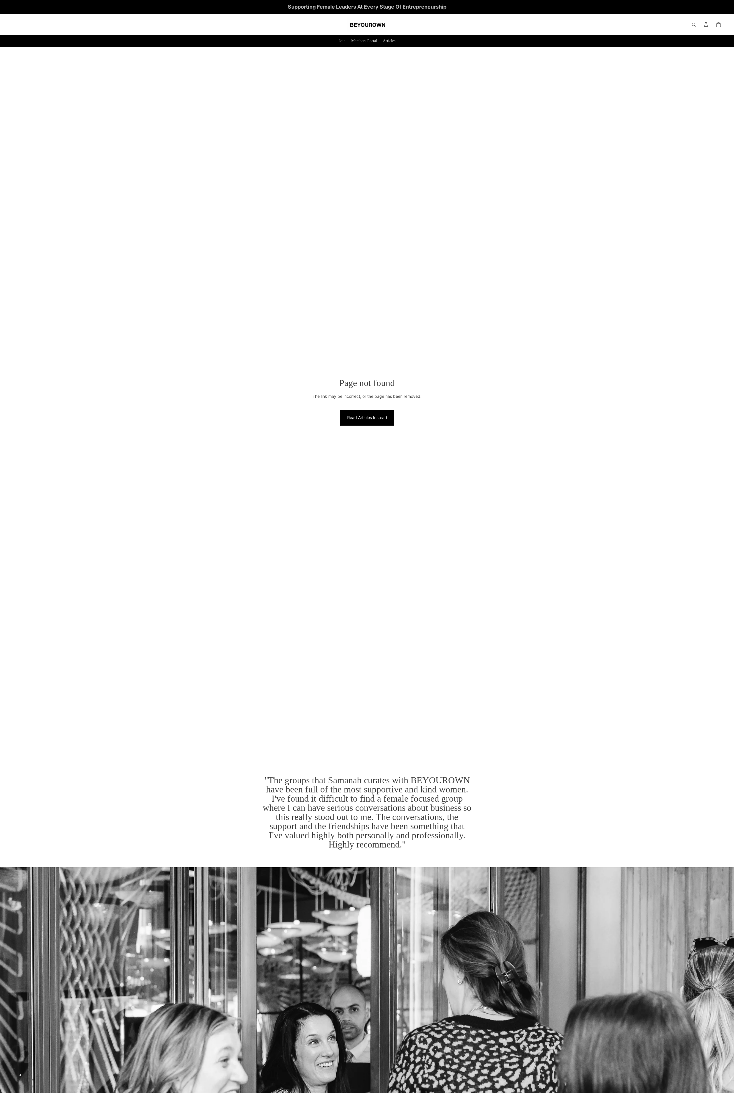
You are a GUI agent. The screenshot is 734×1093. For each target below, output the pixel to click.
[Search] (694, 24)
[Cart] (718, 24)
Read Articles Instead (367, 417)
